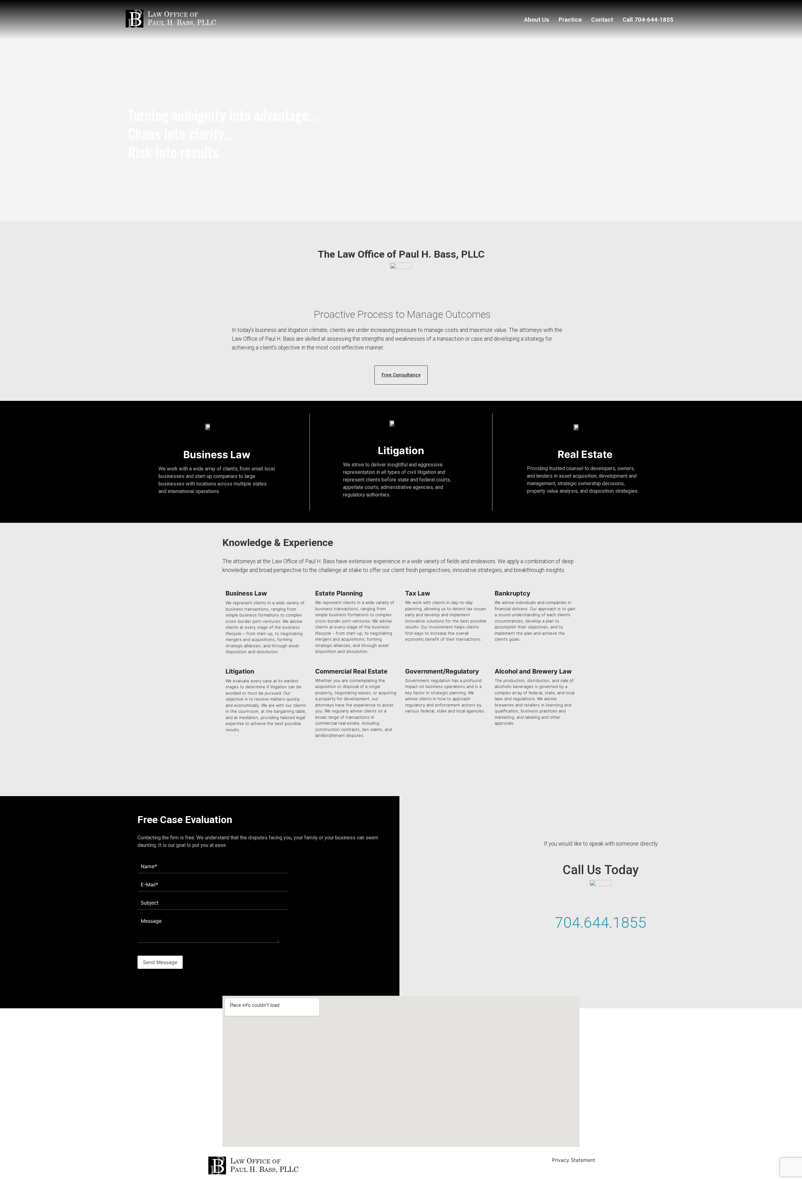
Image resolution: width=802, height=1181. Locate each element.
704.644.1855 (600, 923)
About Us (536, 19)
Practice (570, 19)
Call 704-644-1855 (647, 19)
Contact (602, 19)
